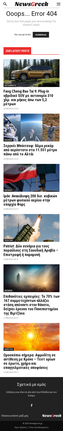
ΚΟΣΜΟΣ (8, 140)
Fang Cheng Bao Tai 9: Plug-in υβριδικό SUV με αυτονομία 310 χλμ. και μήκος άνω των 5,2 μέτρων (28, 97)
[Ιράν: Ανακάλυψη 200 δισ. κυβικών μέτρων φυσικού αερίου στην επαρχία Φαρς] (31, 178)
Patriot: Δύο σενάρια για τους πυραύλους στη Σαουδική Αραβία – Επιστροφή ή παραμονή (31, 250)
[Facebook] (32, 405)
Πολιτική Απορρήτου (39, 427)
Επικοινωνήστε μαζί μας (14, 415)
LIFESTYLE (9, 349)
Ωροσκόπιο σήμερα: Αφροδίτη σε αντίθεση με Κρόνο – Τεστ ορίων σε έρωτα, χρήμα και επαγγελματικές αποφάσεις (30, 361)
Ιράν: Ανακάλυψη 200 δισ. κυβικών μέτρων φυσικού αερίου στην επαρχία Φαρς (30, 200)
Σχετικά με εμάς (31, 384)
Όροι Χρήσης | (22, 427)
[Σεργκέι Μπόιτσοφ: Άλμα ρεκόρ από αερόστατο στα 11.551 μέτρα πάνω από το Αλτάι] (31, 127)
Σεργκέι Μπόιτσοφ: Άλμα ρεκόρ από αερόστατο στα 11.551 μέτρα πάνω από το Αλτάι (30, 150)
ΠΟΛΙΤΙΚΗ (9, 240)
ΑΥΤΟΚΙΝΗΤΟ (10, 85)
